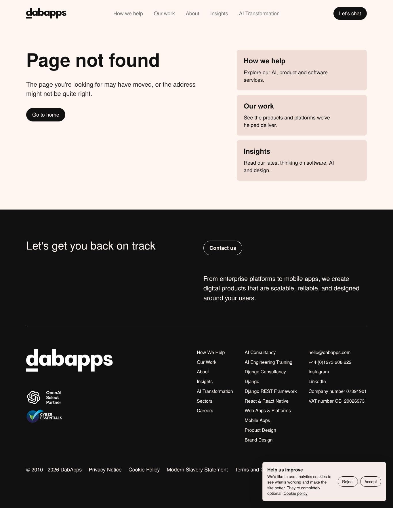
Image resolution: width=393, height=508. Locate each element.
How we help (128, 13)
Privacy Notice (105, 469)
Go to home (45, 114)
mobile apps (301, 278)
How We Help (211, 352)
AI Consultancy (260, 352)
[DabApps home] (46, 13)
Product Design (260, 430)
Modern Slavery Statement (197, 469)
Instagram (318, 371)
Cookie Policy (144, 469)
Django (252, 381)
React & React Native (267, 401)
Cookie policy (296, 493)
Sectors (204, 401)
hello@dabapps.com (329, 352)
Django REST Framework (271, 391)
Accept (371, 481)
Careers (205, 410)
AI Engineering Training (269, 362)
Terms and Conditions (260, 469)
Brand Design (259, 440)
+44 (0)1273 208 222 (329, 362)
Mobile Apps (257, 420)
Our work (164, 13)
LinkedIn (317, 381)
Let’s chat (350, 13)
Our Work (206, 362)
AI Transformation (259, 13)
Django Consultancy (265, 371)
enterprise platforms (248, 278)
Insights (219, 13)
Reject (348, 481)
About (192, 13)
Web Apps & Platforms (268, 410)
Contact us (222, 248)
